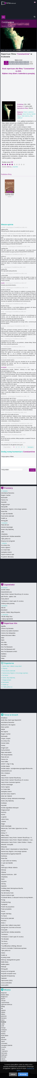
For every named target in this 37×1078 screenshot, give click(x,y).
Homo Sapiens (5, 787)
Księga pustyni (5, 504)
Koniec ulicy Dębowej (7, 529)
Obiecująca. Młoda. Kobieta (9, 867)
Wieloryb (3, 967)
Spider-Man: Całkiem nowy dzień (12, 666)
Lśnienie (3, 821)
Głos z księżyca (5, 773)
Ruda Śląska (4, 1035)
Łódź (2, 1026)
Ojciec (3, 879)
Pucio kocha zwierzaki (7, 516)
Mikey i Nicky (5, 835)
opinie (28, 50)
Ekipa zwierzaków (6, 752)
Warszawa (4, 1053)
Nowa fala (4, 511)
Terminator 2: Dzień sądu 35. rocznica (12, 601)
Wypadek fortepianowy (8, 976)
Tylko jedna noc (6, 538)
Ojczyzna (3, 881)
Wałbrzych (4, 1055)
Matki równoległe (6, 826)
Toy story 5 (4, 943)
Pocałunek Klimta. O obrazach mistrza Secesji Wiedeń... (17, 897)
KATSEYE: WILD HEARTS (8, 794)
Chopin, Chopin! (5, 738)
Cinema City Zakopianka (8, 633)
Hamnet (3, 775)
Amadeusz (4, 718)
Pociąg (3, 900)
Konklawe (4, 803)
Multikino (3, 654)
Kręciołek (3, 502)
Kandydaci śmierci (6, 552)
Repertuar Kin (10, 623)
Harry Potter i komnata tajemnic (10, 782)
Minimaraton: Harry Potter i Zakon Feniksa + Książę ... (17, 842)
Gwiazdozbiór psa (6, 592)
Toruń (3, 1049)
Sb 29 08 (31, 63)
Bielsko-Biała (5, 995)
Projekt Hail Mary (6, 914)
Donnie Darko (5, 743)
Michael (3, 831)
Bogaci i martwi (5, 495)
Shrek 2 (3, 923)
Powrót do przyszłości (7, 907)
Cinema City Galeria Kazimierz (9, 631)
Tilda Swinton (25, 116)
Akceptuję (23, 1074)
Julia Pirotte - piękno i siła (8, 596)
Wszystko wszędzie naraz (8, 973)
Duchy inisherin (5, 750)
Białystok (4, 993)
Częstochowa (5, 1002)
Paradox (3, 656)
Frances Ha (4, 500)
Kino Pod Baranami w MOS (9, 651)
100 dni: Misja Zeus (6, 616)
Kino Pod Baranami (6, 647)
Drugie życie (4, 748)
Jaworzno (4, 1016)
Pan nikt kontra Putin (7, 893)
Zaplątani (4, 978)
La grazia (3, 817)
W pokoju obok (9, 194)
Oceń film (15, 166)
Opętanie (4, 886)
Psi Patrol (5, 675)
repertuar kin (8, 50)
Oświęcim (4, 1030)
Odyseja (4, 668)
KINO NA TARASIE (6, 796)
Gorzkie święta (5, 589)
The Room (4, 941)
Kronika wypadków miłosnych (9, 808)
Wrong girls (4, 520)
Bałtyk (3, 729)
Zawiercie (4, 1061)
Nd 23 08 (6, 63)
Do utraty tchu (5, 545)
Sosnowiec (4, 1043)
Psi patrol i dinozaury (7, 557)
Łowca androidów (6, 983)
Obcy (2, 865)
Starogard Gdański (6, 1045)
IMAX (2, 638)
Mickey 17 (4, 833)
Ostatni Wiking (5, 890)
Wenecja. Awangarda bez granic (10, 960)
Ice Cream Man (5, 550)
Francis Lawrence (11, 26)
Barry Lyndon (5, 727)
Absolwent (4, 610)
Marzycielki (4, 507)
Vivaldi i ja (4, 518)
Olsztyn (3, 1028)
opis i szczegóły (17, 50)
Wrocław (3, 1057)
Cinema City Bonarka (7, 628)
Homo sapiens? (5, 547)
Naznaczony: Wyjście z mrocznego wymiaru (14, 509)
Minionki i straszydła (7, 844)
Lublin (3, 1024)
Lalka (2, 532)
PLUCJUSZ (3, 367)
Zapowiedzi (9, 584)
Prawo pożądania (6, 909)
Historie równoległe (7, 527)
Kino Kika (3, 642)
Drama (3, 745)
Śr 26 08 (18, 63)
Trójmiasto (4, 1051)
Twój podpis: (5, 469)
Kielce (2, 1020)
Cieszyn (3, 1000)
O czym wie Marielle (7, 513)
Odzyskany (4, 534)
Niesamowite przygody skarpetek (11, 854)
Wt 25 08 (14, 63)
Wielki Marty (4, 962)
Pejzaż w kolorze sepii (7, 554)
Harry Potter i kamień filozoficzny (11, 778)
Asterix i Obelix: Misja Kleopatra (10, 612)
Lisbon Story (5, 819)
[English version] (35, 2)
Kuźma (3, 814)
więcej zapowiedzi (7, 619)
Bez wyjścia (4, 731)
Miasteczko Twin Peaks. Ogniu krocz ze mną (14, 828)
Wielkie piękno (5, 964)
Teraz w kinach (11, 715)
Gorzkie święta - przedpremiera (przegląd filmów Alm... (17, 768)
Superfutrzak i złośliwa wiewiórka (10, 536)
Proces (3, 911)
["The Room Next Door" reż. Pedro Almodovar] (9, 186)
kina (11, 3)
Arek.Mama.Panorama (7, 493)
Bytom (3, 998)
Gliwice (3, 1014)
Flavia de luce (5, 525)
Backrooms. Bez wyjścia (8, 725)
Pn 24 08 (10, 63)
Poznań (3, 1031)
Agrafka (3, 626)
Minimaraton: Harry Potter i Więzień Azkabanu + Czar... (17, 840)
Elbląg (3, 1006)
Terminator (4, 934)
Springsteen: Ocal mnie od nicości (11, 927)
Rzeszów (3, 1039)
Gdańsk (3, 1010)
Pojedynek (4, 904)
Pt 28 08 (27, 63)
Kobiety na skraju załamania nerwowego (13, 798)
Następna (30, 447)
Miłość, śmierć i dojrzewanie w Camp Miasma (14, 849)
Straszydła (4, 930)
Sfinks (2, 658)
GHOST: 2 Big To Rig (7, 764)
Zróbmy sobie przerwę (7, 603)
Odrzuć (13, 1074)
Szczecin (3, 1047)
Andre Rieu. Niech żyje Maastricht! (11, 720)
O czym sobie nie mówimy (9, 861)
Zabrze (3, 1059)
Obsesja (3, 870)
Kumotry (3, 812)
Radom (3, 1033)
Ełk (2, 1008)
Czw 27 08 (22, 63)
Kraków (3, 1022)
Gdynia (3, 1012)
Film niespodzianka (6, 755)
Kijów (2, 640)
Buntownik (4, 497)
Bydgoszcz (4, 996)
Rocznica (3, 920)
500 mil (3, 608)
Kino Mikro (4, 644)
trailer (24, 50)
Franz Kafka (4, 761)
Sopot (3, 1041)
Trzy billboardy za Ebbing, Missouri (11, 946)
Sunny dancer (5, 599)
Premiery (8, 488)
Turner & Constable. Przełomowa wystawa (13, 948)
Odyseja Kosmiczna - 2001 (9, 874)
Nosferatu (4, 856)
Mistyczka (4, 847)
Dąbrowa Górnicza (6, 1004)
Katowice (4, 1018)
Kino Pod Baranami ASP (8, 649)
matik (2, 283)
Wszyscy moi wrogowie (8, 541)
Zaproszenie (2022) (6, 980)
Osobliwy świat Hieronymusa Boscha (12, 888)
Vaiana (3, 953)
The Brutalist (5, 939)
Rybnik (3, 1037)
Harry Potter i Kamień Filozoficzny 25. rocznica (14, 594)
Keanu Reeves (27, 114)
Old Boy (3, 884)
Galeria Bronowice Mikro (8, 635)
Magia (3, 824)
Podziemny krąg (6, 902)
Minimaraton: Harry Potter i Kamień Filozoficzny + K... (17, 837)
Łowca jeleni (4, 985)
